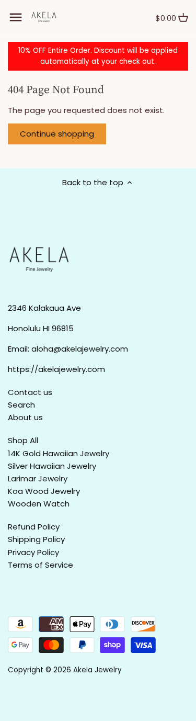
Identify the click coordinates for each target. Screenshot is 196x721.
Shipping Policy (36, 539)
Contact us (30, 392)
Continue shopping (57, 133)
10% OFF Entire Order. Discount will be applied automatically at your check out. (98, 56)
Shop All (23, 440)
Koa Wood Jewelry (44, 491)
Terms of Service (40, 564)
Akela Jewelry (97, 670)
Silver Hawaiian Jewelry (52, 465)
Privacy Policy (33, 552)
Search (21, 404)
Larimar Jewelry (37, 478)
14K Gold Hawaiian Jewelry (58, 453)
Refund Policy (34, 526)
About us (25, 417)
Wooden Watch (39, 503)
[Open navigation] (16, 17)
